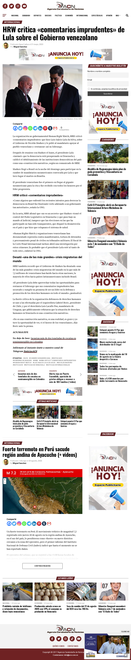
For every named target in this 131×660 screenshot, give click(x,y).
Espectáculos (96, 15)
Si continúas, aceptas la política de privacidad (108, 89)
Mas (117, 15)
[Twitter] (20, 128)
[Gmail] (55, 128)
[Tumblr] (50, 128)
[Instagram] (25, 128)
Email (90, 80)
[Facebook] (15, 128)
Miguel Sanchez (19, 463)
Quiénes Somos (58, 646)
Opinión (109, 15)
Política (58, 15)
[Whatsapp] (30, 128)
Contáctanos (73, 646)
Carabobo (26, 15)
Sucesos (48, 15)
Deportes (37, 15)
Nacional (15, 15)
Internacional (82, 15)
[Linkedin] (40, 128)
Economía (69, 15)
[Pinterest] (45, 128)
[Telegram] (35, 128)
